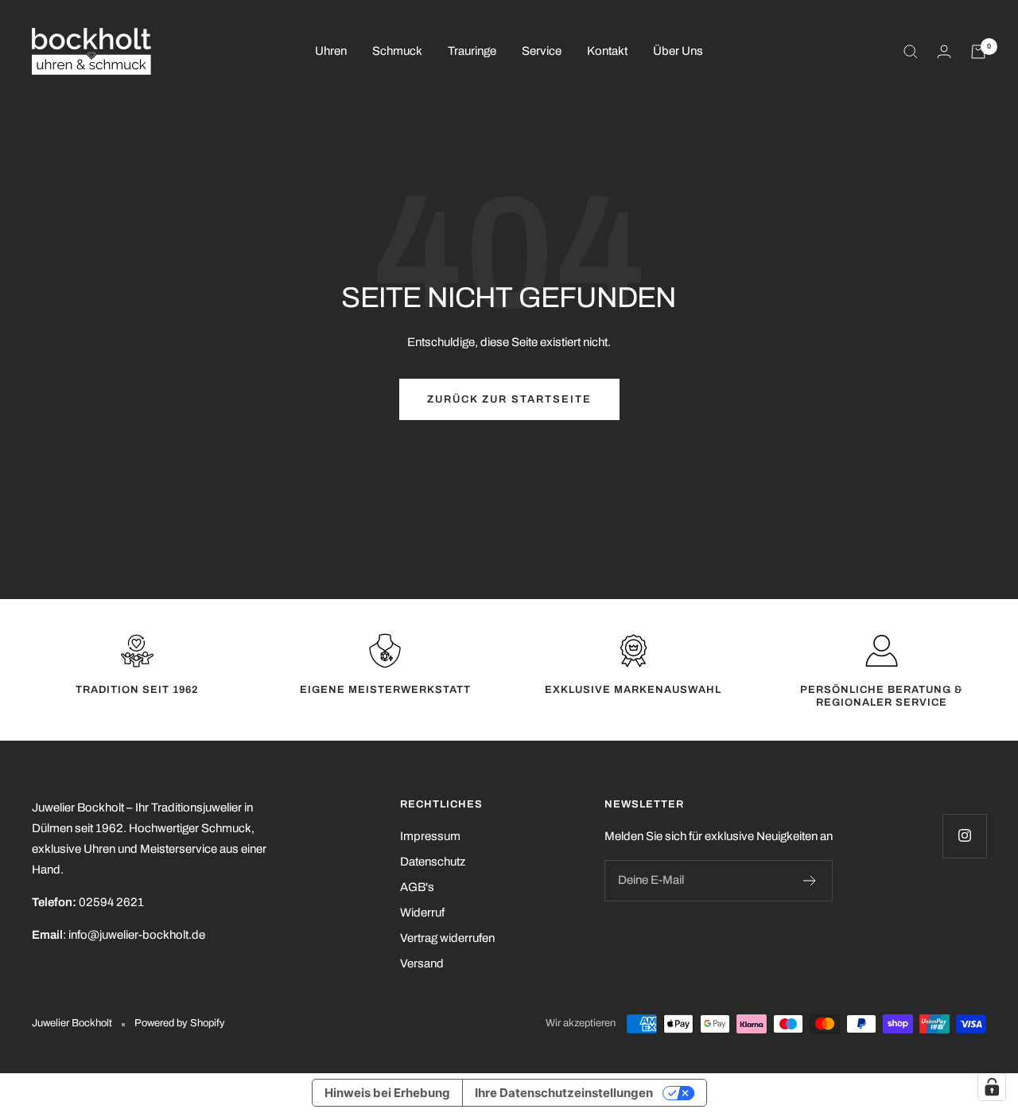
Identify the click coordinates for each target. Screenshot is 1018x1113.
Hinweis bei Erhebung (387, 1092)
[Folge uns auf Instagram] (964, 836)
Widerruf (422, 912)
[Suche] (910, 52)
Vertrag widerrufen (447, 938)
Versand (422, 963)
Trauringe (472, 51)
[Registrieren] (810, 880)
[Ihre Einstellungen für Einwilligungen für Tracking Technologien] (991, 1086)
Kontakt (607, 51)
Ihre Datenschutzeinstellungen (564, 1092)
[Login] (944, 51)
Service (541, 51)
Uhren (331, 51)
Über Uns (678, 51)
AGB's (417, 887)
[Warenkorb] (978, 52)
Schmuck (397, 51)
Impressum (430, 836)
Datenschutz (432, 861)
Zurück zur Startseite (509, 399)
